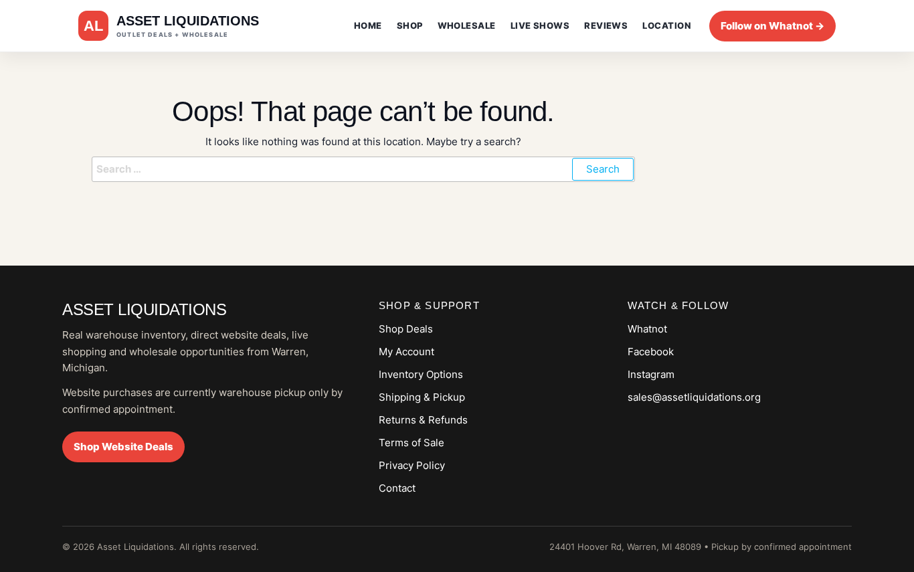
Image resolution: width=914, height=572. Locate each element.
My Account (406, 351)
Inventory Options (421, 374)
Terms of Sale (411, 442)
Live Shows (540, 25)
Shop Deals (406, 328)
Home (368, 25)
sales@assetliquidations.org (694, 397)
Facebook (651, 351)
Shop (410, 25)
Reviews (606, 25)
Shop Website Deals (123, 446)
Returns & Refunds (423, 419)
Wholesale (467, 25)
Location (666, 25)
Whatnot (647, 328)
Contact (397, 488)
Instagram (651, 374)
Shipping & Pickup (422, 397)
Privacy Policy (412, 465)
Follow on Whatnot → (772, 25)
